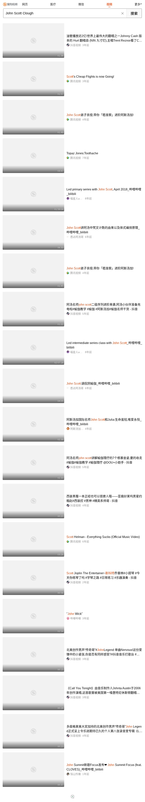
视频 (109, 4)
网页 (25, 4)
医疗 (53, 4)
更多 (137, 4)
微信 (81, 4)
